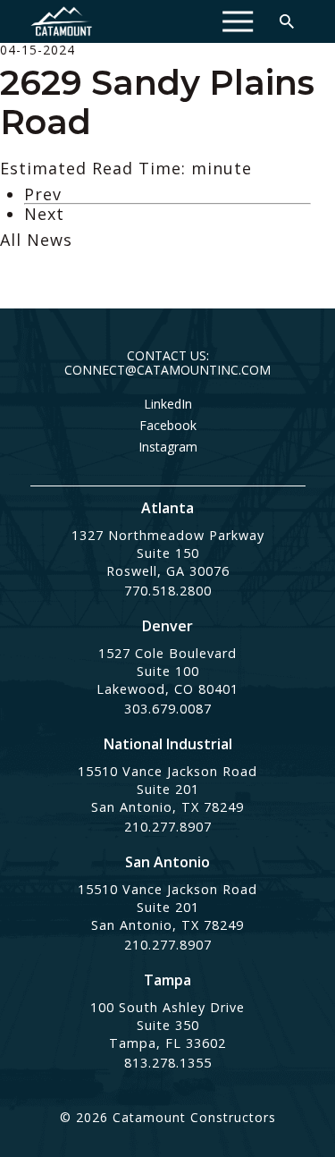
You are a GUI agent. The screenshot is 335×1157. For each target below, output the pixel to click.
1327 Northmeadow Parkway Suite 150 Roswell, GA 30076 (167, 553)
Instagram (167, 447)
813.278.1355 (168, 1062)
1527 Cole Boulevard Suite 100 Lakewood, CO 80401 (167, 671)
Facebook (168, 425)
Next (44, 213)
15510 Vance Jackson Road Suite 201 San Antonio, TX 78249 (167, 789)
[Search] (286, 21)
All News (36, 239)
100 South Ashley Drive (167, 1007)
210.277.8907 (168, 826)
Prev (43, 194)
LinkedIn (168, 404)
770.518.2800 (168, 590)
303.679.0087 (168, 708)
